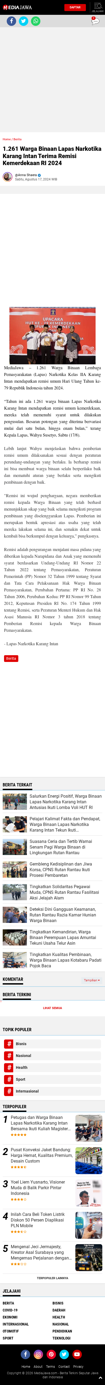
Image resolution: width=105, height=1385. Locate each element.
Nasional (23, 1055)
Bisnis (21, 1044)
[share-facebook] (11, 21)
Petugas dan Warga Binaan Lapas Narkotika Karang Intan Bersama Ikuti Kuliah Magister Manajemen (39, 1123)
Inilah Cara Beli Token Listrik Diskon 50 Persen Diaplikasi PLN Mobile (38, 1220)
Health (21, 1067)
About (38, 1367)
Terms (50, 1367)
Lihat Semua (52, 1008)
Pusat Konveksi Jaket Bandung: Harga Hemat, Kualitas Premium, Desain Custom (42, 1155)
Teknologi (61, 1338)
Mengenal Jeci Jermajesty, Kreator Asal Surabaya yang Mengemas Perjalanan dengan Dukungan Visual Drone (40, 1252)
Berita (17, 139)
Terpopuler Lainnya (52, 1278)
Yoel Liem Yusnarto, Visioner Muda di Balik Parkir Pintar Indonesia (38, 1188)
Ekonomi (10, 1317)
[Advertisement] (52, 79)
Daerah (58, 1310)
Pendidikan (62, 1331)
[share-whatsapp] (35, 21)
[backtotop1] (100, 1377)
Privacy (78, 1367)
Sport (20, 1079)
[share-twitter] (23, 21)
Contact (64, 1367)
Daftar (75, 7)
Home (7, 139)
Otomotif (11, 1331)
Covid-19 (10, 1310)
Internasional (27, 1091)
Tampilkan (91, 980)
